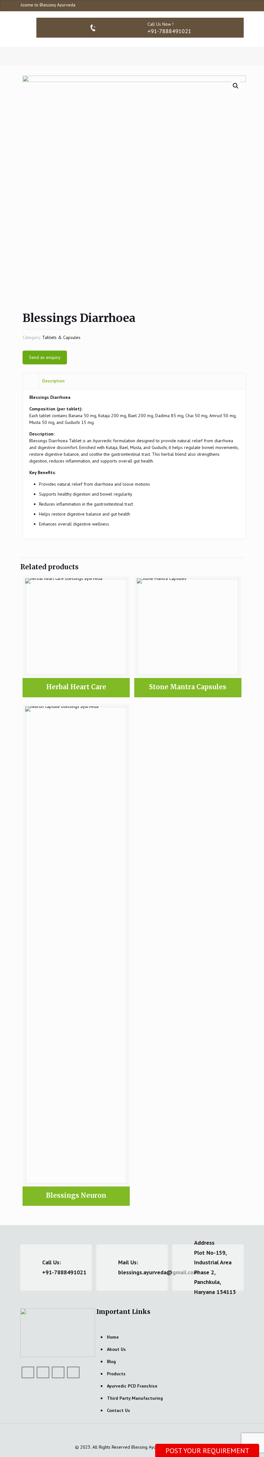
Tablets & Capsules (61, 337)
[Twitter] (43, 1372)
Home (113, 1337)
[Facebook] (223, 5)
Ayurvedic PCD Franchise (132, 1386)
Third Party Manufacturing (135, 1398)
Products (116, 1374)
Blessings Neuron (76, 1195)
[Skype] (214, 5)
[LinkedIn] (58, 1372)
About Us (116, 1349)
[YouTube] (232, 5)
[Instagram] (240, 5)
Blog (111, 1361)
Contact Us (118, 1410)
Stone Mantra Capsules (187, 687)
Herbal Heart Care (76, 687)
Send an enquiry (45, 357)
